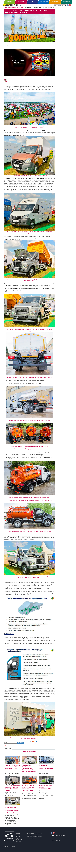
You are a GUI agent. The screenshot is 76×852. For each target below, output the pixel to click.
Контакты (18, 836)
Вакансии (18, 835)
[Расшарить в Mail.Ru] (36, 741)
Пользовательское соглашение (34, 836)
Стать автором (30, 832)
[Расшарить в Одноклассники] (33, 741)
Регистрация (43, 5)
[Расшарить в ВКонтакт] (30, 741)
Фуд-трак (12, 737)
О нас (17, 832)
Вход (40, 5)
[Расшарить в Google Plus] (32, 741)
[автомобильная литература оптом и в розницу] (29, 62)
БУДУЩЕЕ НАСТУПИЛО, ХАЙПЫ (34, 833)
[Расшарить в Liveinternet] (35, 741)
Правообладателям (31, 838)
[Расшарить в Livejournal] (34, 741)
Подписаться (20, 742)
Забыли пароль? (50, 5)
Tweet (36, 743)
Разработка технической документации (19, 839)
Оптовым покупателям (32, 835)
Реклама (18, 833)
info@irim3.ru (56, 840)
